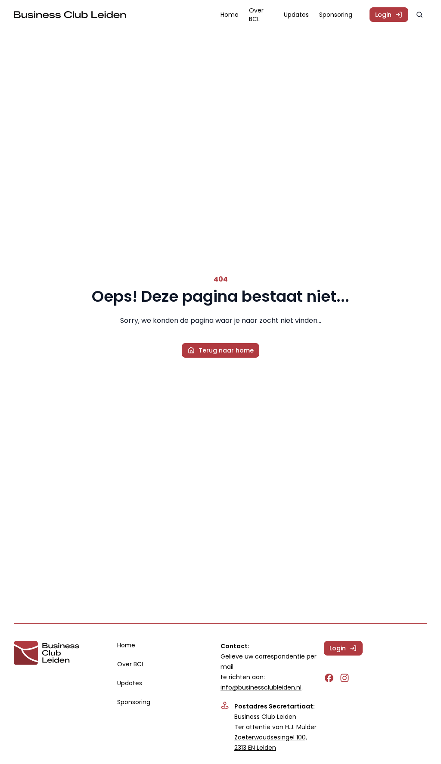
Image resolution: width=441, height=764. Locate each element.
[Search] (419, 14)
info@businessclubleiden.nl (260, 687)
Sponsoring (335, 14)
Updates (296, 14)
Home (229, 14)
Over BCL (256, 14)
